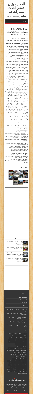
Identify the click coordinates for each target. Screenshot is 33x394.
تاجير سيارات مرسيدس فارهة (22, 346)
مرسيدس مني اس (23, 371)
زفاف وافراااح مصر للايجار (22, 352)
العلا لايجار (25, 337)
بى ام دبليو (10, 341)
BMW (10, 333)
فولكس (25, 364)
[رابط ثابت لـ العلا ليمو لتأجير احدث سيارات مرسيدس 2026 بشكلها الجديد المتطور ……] (25, 262)
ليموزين (16, 366)
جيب (9, 348)
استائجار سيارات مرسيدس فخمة (21, 335)
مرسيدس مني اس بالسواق (22, 373)
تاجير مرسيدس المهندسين (22, 348)
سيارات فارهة (17, 356)
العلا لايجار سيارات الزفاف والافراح (16, 337)
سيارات (15, 352)
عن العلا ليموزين (23, 302)
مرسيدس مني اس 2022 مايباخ (13, 371)
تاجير (26, 343)
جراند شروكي (14, 348)
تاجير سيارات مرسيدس (20, 343)
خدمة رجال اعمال (23, 350)
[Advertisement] (16, 212)
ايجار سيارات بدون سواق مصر (21, 339)
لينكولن (12, 366)
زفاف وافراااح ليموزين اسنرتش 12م (13, 350)
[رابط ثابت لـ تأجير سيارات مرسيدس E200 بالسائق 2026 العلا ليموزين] (25, 245)
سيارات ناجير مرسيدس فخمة (22, 362)
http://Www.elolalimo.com (14, 49)
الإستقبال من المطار (23, 297)
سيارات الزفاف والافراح (23, 354)
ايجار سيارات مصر (11, 339)
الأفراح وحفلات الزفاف (22, 299)
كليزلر (10, 364)
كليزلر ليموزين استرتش (23, 366)
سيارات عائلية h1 (24, 356)
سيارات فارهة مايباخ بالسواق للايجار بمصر (19, 358)
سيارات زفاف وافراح (13, 354)
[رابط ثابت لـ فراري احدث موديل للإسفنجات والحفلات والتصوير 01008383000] (25, 250)
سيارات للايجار (9, 360)
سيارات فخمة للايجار (17, 360)
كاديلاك (17, 364)
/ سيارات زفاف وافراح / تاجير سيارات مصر (19, 333)
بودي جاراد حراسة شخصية (22, 341)
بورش (15, 341)
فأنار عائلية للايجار (12, 362)
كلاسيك (13, 364)
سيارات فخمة (24, 360)
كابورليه (21, 364)
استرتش (12, 335)
